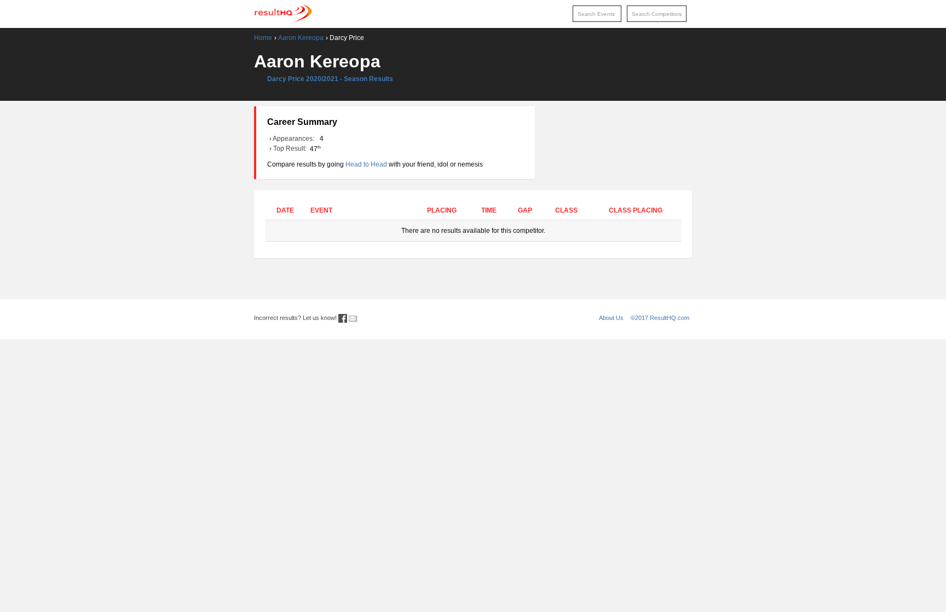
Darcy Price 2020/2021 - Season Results (330, 79)
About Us (611, 317)
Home (263, 38)
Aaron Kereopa (301, 38)
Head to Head (366, 164)
